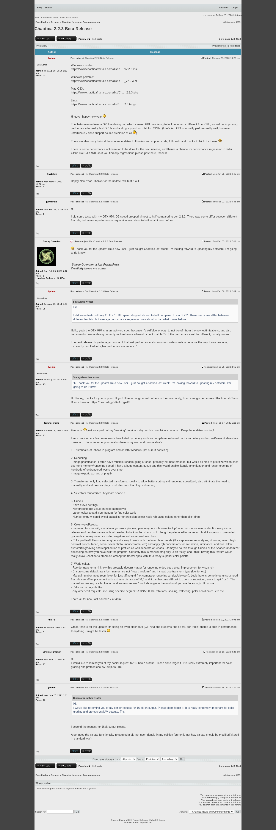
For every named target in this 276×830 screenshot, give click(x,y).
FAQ (39, 7)
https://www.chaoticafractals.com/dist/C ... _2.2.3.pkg (104, 92)
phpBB (127, 820)
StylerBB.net (146, 822)
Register (223, 7)
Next (238, 39)
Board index (42, 22)
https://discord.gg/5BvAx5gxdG (110, 402)
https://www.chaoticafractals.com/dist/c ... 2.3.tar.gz (103, 104)
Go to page (224, 39)
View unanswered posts (46, 17)
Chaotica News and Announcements (81, 22)
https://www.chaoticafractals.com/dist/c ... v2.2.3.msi (104, 69)
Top (37, 166)
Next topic (235, 46)
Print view (41, 46)
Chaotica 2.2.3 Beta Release (63, 28)
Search (48, 7)
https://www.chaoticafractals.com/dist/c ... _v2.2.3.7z (104, 80)
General (55, 22)
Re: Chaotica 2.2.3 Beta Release (101, 174)
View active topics (69, 17)
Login (235, 7)
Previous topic (220, 46)
